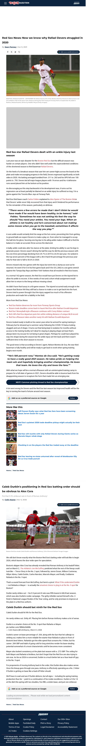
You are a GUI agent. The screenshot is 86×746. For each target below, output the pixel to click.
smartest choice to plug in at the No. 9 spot (58, 585)
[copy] (19, 51)
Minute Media (13, 736)
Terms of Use (14, 727)
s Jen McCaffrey (32, 568)
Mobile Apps (14, 723)
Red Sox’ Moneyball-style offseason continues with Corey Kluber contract (39, 311)
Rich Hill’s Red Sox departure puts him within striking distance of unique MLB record (43, 314)
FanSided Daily (29, 723)
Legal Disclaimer (47, 727)
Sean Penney (10, 47)
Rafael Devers (47, 166)
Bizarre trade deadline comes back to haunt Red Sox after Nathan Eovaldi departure (43, 308)
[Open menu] (5, 3)
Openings (27, 719)
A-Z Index (13, 731)
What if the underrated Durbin (67, 582)
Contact (43, 719)
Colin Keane (10, 500)
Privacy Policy (63, 723)
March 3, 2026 (36, 630)
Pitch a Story (45, 723)
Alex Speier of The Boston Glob (63, 199)
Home (8, 470)
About (11, 719)
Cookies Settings (30, 731)
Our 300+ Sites (64, 719)
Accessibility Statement (67, 727)
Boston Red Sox (44, 161)
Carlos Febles (33, 199)
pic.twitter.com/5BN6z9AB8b (18, 627)
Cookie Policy (28, 727)
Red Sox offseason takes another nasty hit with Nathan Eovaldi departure (39, 317)
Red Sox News (18, 470)
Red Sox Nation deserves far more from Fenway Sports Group (34, 305)
